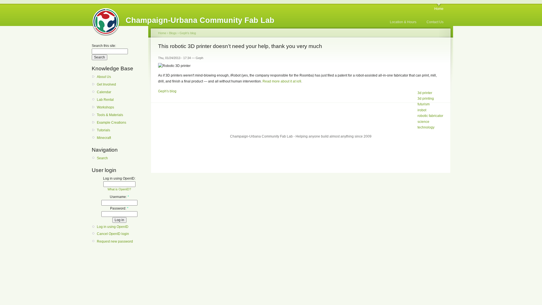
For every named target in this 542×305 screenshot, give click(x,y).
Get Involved (106, 84)
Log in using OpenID (112, 227)
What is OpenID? (119, 189)
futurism (424, 104)
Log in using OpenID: (119, 178)
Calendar (104, 92)
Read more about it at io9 (282, 81)
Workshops (105, 107)
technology (426, 127)
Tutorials (103, 130)
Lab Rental (105, 100)
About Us (104, 77)
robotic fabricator (430, 116)
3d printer (425, 93)
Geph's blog (188, 33)
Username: (119, 197)
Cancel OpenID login (113, 234)
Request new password (115, 241)
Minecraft (104, 138)
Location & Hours (403, 22)
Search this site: (104, 46)
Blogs (173, 33)
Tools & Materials (110, 115)
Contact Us (435, 22)
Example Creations (111, 123)
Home (438, 9)
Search (102, 158)
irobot (422, 110)
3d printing (426, 99)
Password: (119, 208)
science (423, 122)
